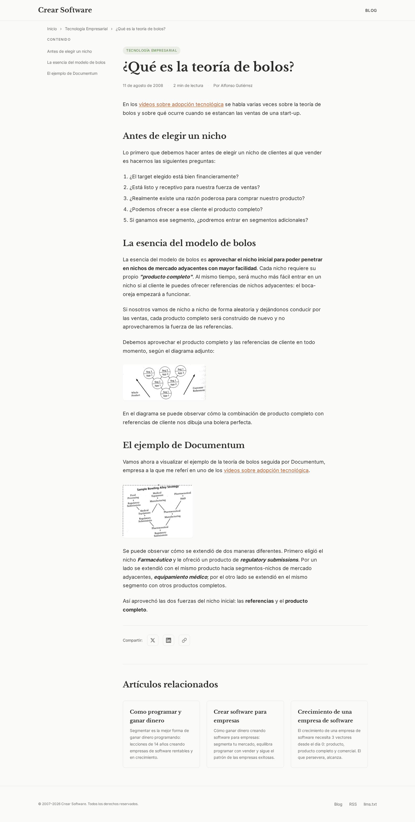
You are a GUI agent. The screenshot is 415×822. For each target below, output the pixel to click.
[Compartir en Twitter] (152, 640)
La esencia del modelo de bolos (76, 62)
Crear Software (65, 10)
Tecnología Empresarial (86, 28)
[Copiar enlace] (184, 640)
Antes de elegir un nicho (69, 51)
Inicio (52, 28)
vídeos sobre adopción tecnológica (181, 104)
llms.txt (370, 804)
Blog (371, 10)
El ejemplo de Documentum (72, 73)
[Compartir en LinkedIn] (168, 640)
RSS (353, 804)
